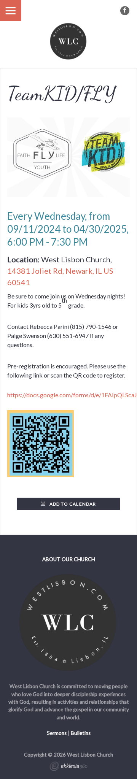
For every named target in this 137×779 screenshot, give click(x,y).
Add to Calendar (72, 504)
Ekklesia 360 (68, 767)
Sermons (57, 733)
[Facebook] (124, 10)
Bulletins (81, 733)
